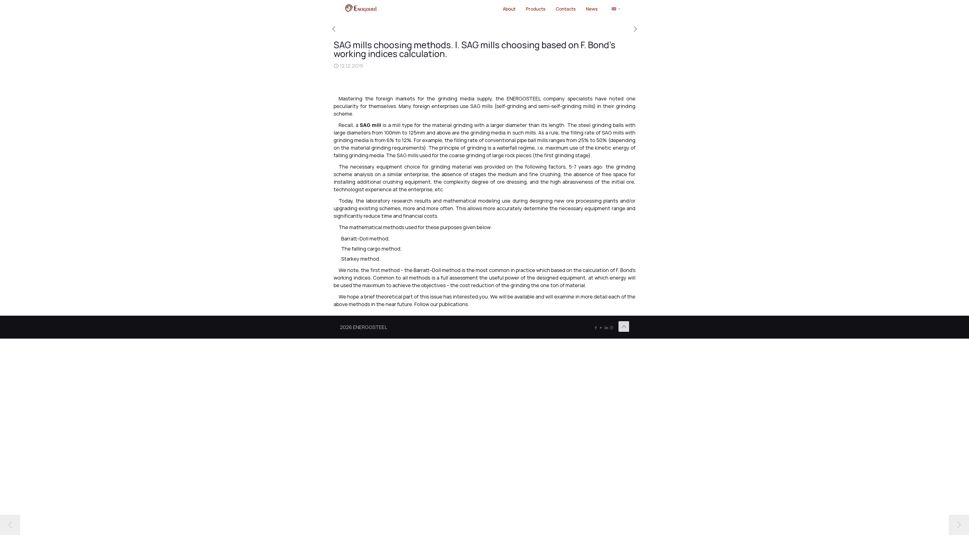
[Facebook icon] (596, 327)
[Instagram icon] (611, 327)
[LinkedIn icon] (606, 327)
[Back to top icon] (623, 326)
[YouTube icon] (601, 327)
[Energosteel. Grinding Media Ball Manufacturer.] (361, 9)
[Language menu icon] (616, 8)
